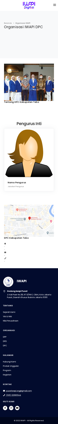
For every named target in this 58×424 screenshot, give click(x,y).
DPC (5, 345)
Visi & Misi (7, 316)
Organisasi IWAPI (22, 23)
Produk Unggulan (11, 366)
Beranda (8, 23)
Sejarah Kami (9, 312)
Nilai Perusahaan (10, 320)
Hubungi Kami (9, 361)
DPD (5, 341)
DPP (4, 337)
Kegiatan (7, 374)
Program (7, 370)
